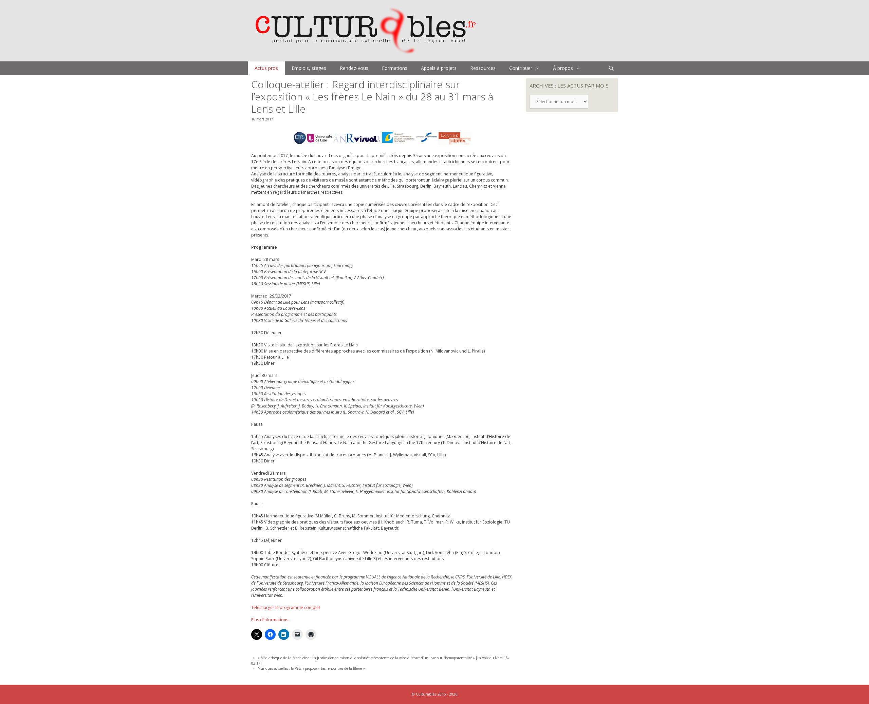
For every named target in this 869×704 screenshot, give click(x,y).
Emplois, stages (309, 68)
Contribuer (520, 68)
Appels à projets (439, 68)
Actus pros (266, 68)
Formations (394, 68)
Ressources (483, 68)
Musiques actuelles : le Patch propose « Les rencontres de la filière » (311, 668)
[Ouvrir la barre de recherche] (611, 68)
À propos (563, 68)
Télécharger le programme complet (285, 607)
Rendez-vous (354, 68)
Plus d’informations (269, 620)
